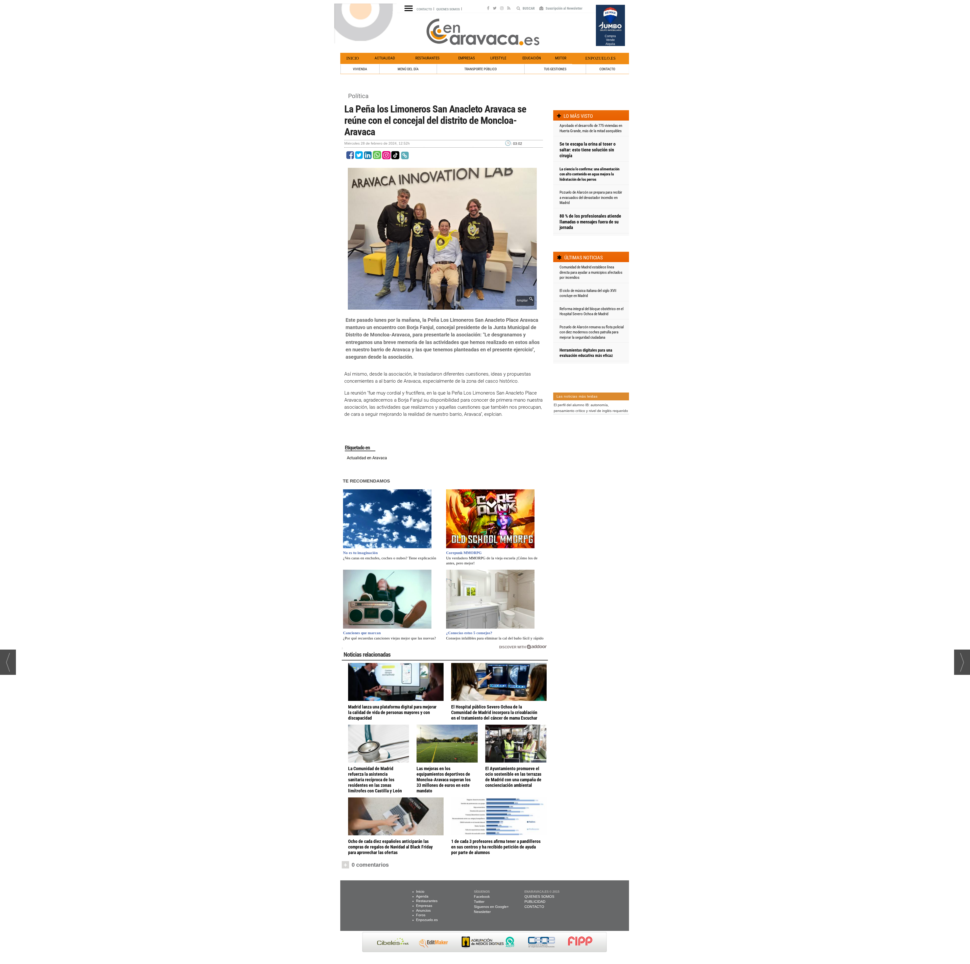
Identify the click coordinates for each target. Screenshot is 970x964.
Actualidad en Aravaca (367, 457)
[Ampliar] (442, 307)
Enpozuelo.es (600, 58)
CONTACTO (607, 69)
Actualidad (385, 58)
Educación (531, 58)
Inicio (352, 58)
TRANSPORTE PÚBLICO (480, 69)
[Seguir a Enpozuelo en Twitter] (494, 9)
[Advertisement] (591, 442)
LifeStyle (498, 58)
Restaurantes (427, 58)
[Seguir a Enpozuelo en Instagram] (502, 9)
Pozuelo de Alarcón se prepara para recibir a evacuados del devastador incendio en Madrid (591, 197)
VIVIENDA (360, 69)
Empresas (466, 58)
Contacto (424, 9)
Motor (560, 58)
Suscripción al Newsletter (564, 8)
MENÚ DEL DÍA (408, 69)
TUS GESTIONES (555, 69)
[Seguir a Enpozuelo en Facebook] (488, 9)
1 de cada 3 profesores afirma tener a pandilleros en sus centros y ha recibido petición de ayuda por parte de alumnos (496, 847)
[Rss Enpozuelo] (509, 9)
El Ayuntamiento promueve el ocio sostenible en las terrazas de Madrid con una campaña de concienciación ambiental (513, 777)
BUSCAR (528, 8)
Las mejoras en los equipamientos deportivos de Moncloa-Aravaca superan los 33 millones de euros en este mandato (444, 779)
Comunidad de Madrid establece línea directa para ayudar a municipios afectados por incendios (591, 272)
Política (358, 96)
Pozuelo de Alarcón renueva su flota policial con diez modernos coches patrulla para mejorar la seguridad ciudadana (592, 332)
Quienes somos (448, 9)
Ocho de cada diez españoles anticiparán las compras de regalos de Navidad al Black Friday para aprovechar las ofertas (390, 847)
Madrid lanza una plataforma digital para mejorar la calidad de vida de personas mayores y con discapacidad (392, 712)
